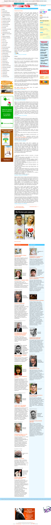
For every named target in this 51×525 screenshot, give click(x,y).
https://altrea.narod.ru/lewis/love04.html (20, 88)
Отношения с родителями (18, 289)
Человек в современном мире (6, 51)
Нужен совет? (17, 8)
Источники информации (6, 14)
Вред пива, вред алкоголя (6, 47)
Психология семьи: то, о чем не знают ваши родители (20, 435)
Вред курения (4, 45)
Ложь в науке (4, 40)
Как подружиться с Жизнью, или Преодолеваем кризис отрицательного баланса (20, 334)
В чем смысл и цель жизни (6, 67)
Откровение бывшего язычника (36, 300)
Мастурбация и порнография (18, 468)
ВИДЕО (3, 9)
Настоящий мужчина (17, 343)
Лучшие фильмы (4, 75)
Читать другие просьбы (46, 37)
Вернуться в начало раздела (19, 207)
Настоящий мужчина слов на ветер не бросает (35, 396)
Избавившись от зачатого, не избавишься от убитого (36, 257)
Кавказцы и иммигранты (6, 36)
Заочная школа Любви (5, 76)
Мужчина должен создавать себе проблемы (20, 356)
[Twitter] (15, 53)
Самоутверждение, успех (6, 32)
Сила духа (3, 39)
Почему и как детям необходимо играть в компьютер (36, 278)
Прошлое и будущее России (6, 65)
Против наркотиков (32, 327)
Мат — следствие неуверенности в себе (34, 368)
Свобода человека (5, 57)
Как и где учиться (5, 42)
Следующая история (33, 206)
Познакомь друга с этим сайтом (44, 17)
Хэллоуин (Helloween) (5, 62)
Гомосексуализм (4, 30)
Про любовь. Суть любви (6, 18)
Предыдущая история (19, 206)
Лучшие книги (4, 73)
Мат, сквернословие (32, 354)
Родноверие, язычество (33, 293)
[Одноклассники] (16, 53)
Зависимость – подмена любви (21, 280)
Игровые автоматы (5, 53)
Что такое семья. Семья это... (18, 421)
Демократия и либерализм (6, 37)
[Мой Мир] (17, 53)
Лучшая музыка (4, 71)
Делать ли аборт (4, 43)
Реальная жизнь (4, 10)
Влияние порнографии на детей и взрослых (20, 478)
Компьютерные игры (32, 267)
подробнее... (48, 25)
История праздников (5, 64)
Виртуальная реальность (33, 408)
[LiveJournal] (18, 53)
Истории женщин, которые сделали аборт (20, 256)
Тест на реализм (42, 13)
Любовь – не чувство (19, 458)
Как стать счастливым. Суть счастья (19, 320)
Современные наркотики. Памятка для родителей (35, 338)
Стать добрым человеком (6, 56)
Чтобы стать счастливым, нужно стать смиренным (20, 406)
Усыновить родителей (19, 303)
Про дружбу (4, 27)
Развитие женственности (6, 24)
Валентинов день (5, 61)
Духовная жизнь (4, 68)
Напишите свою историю (18, 10)
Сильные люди (4, 59)
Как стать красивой (5, 25)
